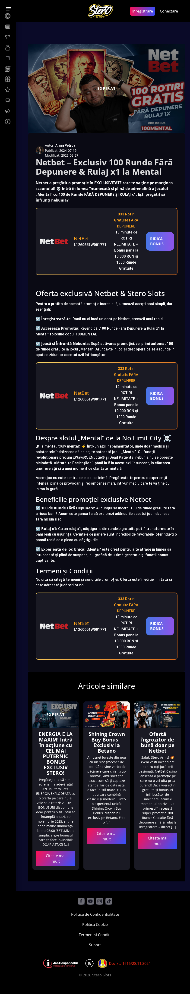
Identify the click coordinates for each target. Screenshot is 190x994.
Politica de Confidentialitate (95, 914)
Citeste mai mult (55, 858)
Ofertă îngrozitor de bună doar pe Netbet (157, 742)
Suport (95, 944)
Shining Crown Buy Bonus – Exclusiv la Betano (107, 742)
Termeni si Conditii (95, 934)
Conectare (169, 11)
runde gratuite (154, 508)
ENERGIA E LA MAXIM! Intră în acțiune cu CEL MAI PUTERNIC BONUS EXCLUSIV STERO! (56, 753)
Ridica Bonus (157, 241)
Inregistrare (142, 11)
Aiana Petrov (65, 145)
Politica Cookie (95, 924)
